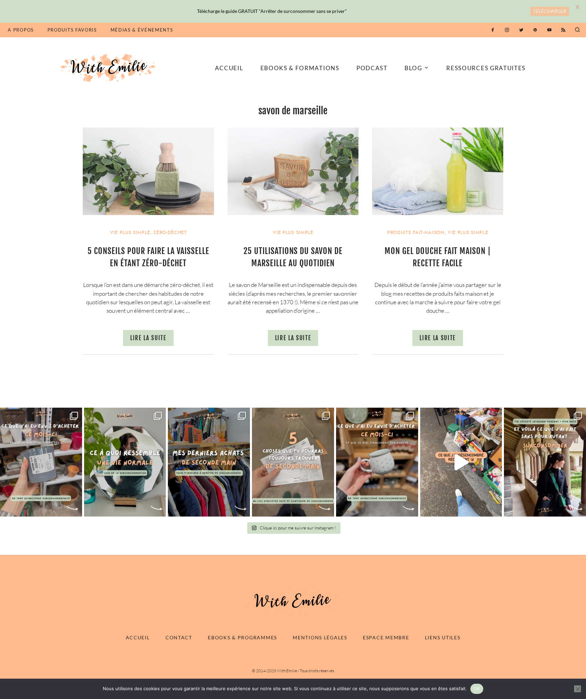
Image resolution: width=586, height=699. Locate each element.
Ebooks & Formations (299, 68)
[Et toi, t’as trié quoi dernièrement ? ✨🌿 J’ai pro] (461, 462)
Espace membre (386, 637)
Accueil (229, 68)
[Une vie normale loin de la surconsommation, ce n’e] (125, 462)
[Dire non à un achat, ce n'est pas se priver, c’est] (41, 462)
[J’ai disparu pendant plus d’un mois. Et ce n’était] (545, 462)
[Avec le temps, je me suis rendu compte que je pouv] (293, 462)
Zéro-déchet (170, 232)
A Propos (21, 30)
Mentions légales (320, 637)
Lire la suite (148, 338)
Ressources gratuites (486, 68)
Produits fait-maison (416, 232)
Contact (178, 637)
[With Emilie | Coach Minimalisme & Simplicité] (109, 67)
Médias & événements (142, 30)
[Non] (577, 688)
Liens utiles (443, 637)
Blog (413, 68)
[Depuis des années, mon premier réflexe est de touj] (209, 462)
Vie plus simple (130, 232)
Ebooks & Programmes (242, 637)
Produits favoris (72, 30)
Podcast (372, 68)
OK (477, 688)
